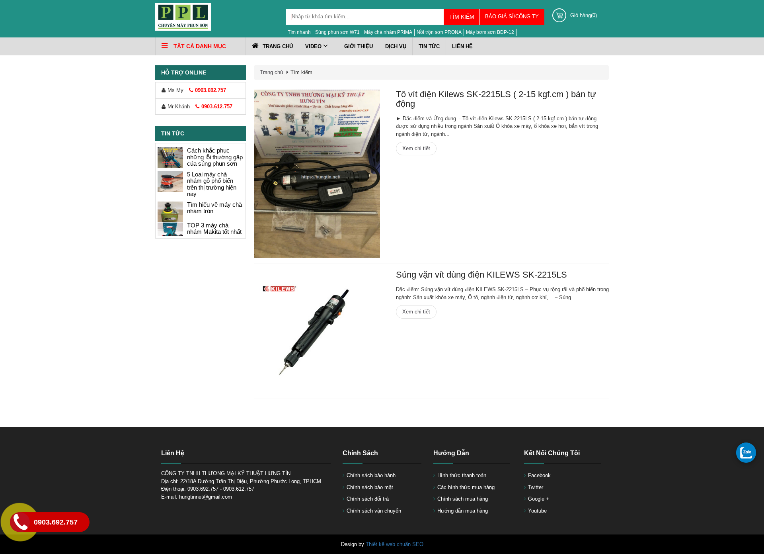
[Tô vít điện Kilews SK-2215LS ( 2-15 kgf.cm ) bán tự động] (317, 174)
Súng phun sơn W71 (337, 32)
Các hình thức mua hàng (466, 487)
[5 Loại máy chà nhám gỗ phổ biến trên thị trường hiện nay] (170, 181)
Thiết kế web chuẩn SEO (394, 544)
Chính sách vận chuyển (374, 511)
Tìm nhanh (299, 32)
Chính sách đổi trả (368, 499)
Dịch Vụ (395, 46)
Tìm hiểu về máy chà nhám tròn (214, 208)
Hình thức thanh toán (461, 475)
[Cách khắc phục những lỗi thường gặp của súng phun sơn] (170, 157)
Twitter (535, 487)
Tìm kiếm (461, 17)
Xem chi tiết (416, 148)
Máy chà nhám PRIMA (388, 32)
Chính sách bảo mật (370, 487)
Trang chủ (278, 46)
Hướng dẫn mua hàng (462, 511)
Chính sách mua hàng (462, 499)
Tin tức (429, 46)
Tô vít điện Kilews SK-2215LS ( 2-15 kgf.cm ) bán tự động (496, 99)
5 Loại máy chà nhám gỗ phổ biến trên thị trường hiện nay (211, 184)
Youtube (537, 511)
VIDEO (314, 46)
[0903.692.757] (746, 452)
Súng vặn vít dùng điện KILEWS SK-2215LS (481, 275)
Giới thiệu (358, 46)
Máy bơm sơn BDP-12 (490, 32)
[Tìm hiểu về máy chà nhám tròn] (170, 212)
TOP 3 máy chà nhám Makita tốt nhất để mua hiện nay (214, 232)
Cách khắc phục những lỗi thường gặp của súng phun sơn (215, 157)
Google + (538, 499)
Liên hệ (462, 46)
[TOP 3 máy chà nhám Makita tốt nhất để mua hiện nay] (170, 232)
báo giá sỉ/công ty (512, 17)
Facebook (539, 475)
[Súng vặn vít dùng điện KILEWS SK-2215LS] (317, 331)
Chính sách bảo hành (371, 475)
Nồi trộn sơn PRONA (439, 32)
